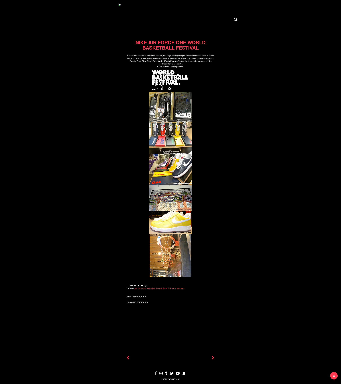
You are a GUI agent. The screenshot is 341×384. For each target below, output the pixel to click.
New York (167, 288)
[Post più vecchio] (213, 358)
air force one (140, 288)
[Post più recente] (128, 358)
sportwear (181, 288)
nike (174, 288)
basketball (151, 288)
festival (159, 288)
